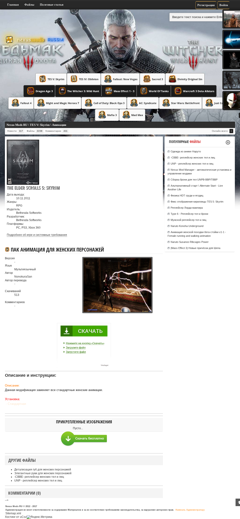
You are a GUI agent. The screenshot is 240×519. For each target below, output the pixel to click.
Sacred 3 (157, 79)
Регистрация (206, 5)
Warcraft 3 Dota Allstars (198, 91)
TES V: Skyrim (56, 79)
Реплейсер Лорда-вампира (187, 207)
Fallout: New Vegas (125, 79)
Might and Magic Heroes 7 (62, 103)
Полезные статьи (51, 4)
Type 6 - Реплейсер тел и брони (189, 213)
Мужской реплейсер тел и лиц (188, 219)
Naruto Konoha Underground (187, 226)
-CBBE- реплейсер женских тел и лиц (193, 157)
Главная (13, 4)
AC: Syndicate (148, 103)
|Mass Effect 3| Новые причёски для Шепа (195, 248)
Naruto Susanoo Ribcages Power (190, 242)
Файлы (29, 4)
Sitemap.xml (13, 513)
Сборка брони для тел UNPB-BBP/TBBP (194, 179)
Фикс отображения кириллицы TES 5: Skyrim (197, 201)
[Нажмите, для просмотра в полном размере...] (79, 312)
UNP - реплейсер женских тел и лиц (192, 163)
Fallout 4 (25, 103)
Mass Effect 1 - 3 (124, 91)
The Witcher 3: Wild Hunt (83, 91)
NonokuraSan (23, 276)
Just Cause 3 (222, 103)
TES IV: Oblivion (88, 79)
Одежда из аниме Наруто (186, 151)
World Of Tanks (159, 91)
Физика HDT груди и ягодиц (187, 195)
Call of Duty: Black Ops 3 (109, 103)
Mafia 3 (112, 115)
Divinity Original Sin (189, 79)
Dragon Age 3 (44, 91)
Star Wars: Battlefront (185, 103)
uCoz (23, 517)
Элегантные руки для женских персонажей (42, 473)
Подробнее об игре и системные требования (37, 235)
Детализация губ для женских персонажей (42, 469)
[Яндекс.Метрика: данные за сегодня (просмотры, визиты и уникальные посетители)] (39, 517)
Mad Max (137, 115)
